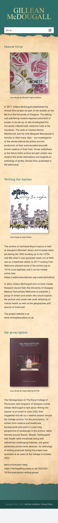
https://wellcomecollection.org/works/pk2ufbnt (29, 277)
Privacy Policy (47, 504)
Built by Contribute (32, 504)
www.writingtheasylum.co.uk (19, 317)
